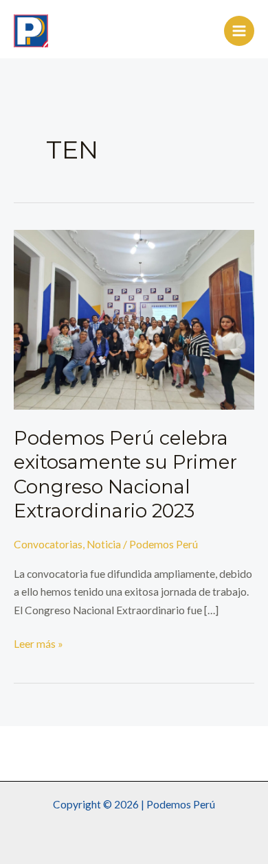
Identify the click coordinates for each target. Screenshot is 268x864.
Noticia (104, 544)
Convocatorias (48, 544)
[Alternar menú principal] (239, 31)
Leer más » (38, 642)
